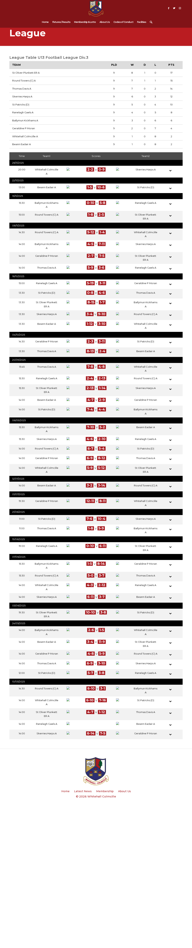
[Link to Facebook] (168, 8)
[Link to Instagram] (180, 8)
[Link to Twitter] (174, 8)
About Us (124, 791)
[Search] (150, 21)
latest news (83, 791)
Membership (105, 791)
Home (65, 791)
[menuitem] (45, 21)
